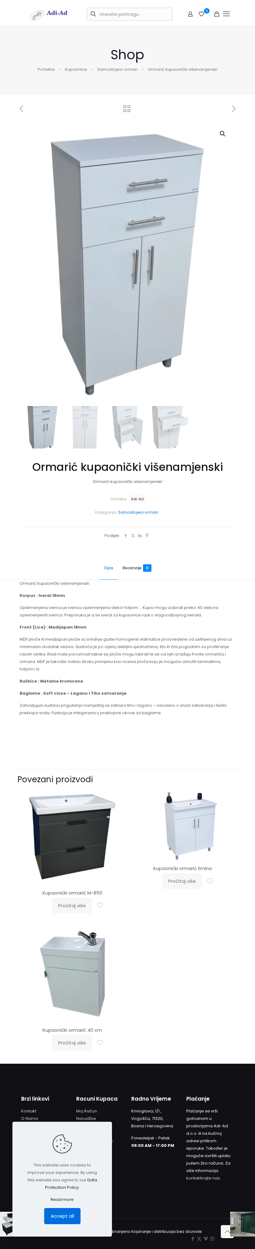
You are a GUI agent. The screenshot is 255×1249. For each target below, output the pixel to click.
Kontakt (28, 1111)
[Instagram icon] (212, 1238)
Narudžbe (86, 1118)
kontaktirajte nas (203, 1178)
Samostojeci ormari (117, 69)
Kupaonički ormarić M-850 (72, 893)
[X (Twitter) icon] (199, 1238)
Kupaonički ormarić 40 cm (72, 1030)
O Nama (29, 1118)
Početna (46, 69)
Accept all (62, 1216)
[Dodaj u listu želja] (116, 824)
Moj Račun (86, 1111)
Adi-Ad (137, 499)
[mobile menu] (226, 14)
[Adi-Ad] (48, 14)
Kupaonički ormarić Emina (182, 868)
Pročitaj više (72, 905)
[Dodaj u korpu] (116, 798)
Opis (108, 568)
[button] (223, 134)
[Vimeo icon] (205, 1238)
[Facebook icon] (192, 1238)
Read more (62, 1199)
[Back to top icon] (227, 1231)
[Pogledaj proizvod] (116, 811)
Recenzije (136, 568)
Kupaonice (76, 69)
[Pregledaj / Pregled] (116, 838)
